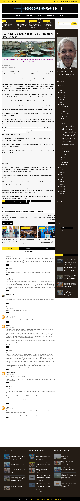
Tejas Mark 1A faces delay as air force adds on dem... (69, 134)
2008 (61, 189)
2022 (61, 95)
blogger (10, 248)
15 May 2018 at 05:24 (10, 270)
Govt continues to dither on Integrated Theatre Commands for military (35, 24)
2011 (61, 182)
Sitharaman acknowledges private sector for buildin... (69, 143)
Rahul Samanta (10, 316)
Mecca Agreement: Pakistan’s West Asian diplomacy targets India (10, 241)
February (63, 162)
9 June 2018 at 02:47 (10, 408)
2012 (61, 179)
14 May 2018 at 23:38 (10, 256)
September (64, 113)
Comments (74, 255)
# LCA (48, 201)
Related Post (7, 223)
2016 (61, 170)
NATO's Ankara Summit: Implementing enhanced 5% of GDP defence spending (46, 241)
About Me (56, 1)
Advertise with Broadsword (69, 1)
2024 (61, 90)
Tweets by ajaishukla (62, 230)
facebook (46, 248)
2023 (61, 92)
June (62, 121)
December (64, 106)
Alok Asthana (10, 294)
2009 (61, 186)
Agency (19, 15)
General (39, 19)
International (65, 15)
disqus (28, 248)
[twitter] (15, 1)
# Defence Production (21, 201)
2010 (61, 184)
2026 (61, 85)
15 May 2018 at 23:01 (10, 317)
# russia (19, 202)
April (62, 157)
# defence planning (10, 201)
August (63, 116)
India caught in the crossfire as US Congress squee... (68, 147)
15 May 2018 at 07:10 (10, 296)
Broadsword (42, 227)
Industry (30, 15)
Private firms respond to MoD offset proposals (68, 140)
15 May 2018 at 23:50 (10, 327)
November (64, 109)
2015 (61, 172)
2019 (61, 102)
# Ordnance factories (11, 202)
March (63, 159)
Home (11, 15)
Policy (41, 15)
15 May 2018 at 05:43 (10, 279)
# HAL (28, 201)
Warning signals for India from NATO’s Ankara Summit (28, 240)
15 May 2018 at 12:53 (10, 308)
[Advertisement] (67, 213)
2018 (61, 104)
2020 (61, 100)
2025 (61, 88)
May (62, 123)
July (62, 118)
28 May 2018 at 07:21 (10, 388)
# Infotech (42, 201)
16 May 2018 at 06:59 (10, 352)
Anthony (8, 325)
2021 (61, 97)
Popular (67, 255)
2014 (61, 174)
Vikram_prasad (11, 372)
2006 (61, 193)
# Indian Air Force (35, 201)
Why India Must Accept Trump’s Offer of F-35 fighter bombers (43, 477)
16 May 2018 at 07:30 (10, 374)
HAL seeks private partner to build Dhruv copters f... (68, 125)
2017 (61, 167)
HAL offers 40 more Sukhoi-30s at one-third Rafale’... (69, 137)
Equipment (51, 15)
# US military (25, 202)
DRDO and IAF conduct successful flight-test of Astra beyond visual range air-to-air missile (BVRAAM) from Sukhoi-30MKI (43, 486)
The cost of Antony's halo (16, 486)
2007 (61, 191)
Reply (8, 274)
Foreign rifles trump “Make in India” (69, 153)
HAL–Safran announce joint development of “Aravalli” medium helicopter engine (7, 24)
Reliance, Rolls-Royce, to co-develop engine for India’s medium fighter (48, 24)
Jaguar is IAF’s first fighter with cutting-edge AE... (69, 128)
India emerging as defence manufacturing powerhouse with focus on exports (21, 24)
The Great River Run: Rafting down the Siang (69, 150)
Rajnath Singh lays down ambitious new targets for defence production (68, 475)
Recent (59, 255)
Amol (7, 407)
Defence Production (25, 227)
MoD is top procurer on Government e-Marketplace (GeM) (18, 471)
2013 (61, 177)
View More (52, 223)
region (4, 227)
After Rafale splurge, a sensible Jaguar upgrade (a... (69, 131)
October (63, 111)
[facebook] (12, 1)
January (63, 164)
